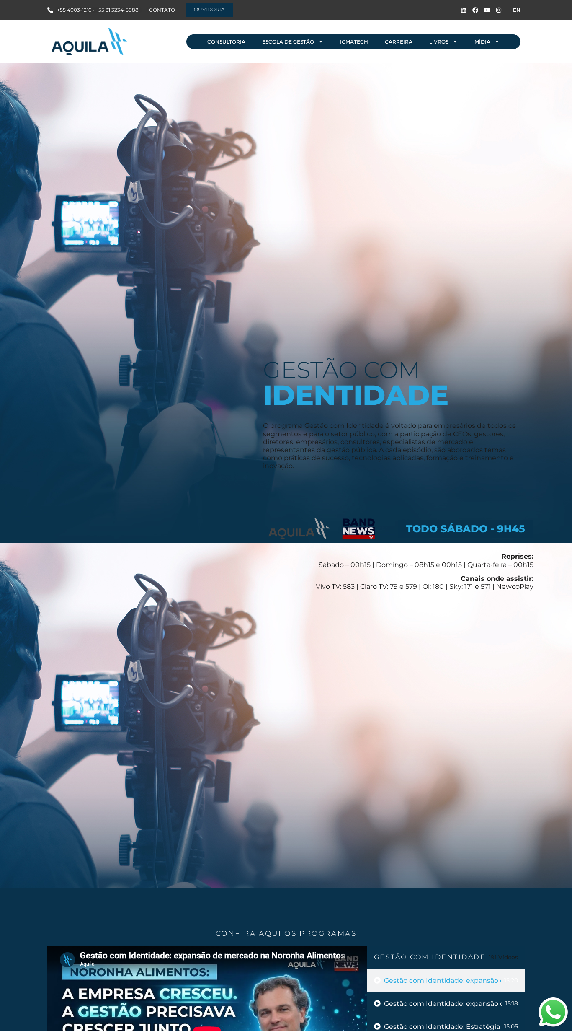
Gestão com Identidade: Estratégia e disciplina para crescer (442, 1027)
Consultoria (226, 42)
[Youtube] (487, 10)
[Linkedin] (463, 10)
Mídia (482, 42)
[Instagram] (499, 10)
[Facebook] (475, 10)
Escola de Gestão (288, 42)
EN (516, 10)
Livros (438, 42)
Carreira (398, 42)
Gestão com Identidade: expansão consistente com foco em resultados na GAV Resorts (443, 1004)
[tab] (446, 980)
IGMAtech (354, 42)
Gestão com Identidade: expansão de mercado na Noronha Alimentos (442, 980)
